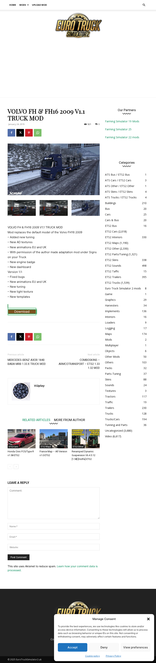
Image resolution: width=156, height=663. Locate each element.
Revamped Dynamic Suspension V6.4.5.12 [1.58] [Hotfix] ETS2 (83, 455)
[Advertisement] (78, 68)
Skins (108, 379)
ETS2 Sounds (113, 265)
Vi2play (39, 385)
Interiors (110, 317)
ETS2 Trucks (112, 282)
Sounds (109, 385)
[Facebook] (11, 133)
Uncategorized (114, 430)
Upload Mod (39, 4)
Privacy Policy (113, 655)
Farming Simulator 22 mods (122, 137)
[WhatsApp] (37, 133)
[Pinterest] (29, 133)
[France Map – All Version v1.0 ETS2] (54, 438)
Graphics (110, 300)
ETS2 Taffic (112, 271)
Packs (108, 368)
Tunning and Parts (116, 425)
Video (108, 436)
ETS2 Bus (111, 226)
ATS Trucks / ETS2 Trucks (121, 197)
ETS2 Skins (111, 260)
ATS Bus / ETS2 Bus (117, 174)
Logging (110, 328)
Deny (104, 647)
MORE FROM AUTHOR (69, 420)
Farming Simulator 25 (118, 129)
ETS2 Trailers (113, 277)
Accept (73, 647)
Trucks (109, 413)
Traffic (109, 402)
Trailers (109, 408)
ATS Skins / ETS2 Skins (119, 191)
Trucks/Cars (112, 419)
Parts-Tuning (113, 373)
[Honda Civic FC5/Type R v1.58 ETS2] (22, 438)
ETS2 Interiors (113, 237)
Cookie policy (92, 655)
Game (108, 294)
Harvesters (111, 305)
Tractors (110, 396)
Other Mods (112, 356)
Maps (108, 334)
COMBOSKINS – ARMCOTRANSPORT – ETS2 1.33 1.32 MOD (79, 364)
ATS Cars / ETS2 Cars (118, 180)
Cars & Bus (112, 220)
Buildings (110, 203)
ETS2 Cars (13, 446)
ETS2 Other (78, 446)
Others (109, 362)
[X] (20, 133)
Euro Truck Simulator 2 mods (123, 288)
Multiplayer (112, 345)
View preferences (135, 647)
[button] (148, 619)
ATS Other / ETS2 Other (119, 186)
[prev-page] (10, 466)
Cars (108, 214)
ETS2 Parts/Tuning (116, 254)
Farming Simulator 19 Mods (122, 121)
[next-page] (16, 466)
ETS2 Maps (46, 446)
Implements (112, 311)
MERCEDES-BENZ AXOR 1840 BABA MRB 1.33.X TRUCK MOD (27, 362)
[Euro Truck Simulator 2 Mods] (78, 25)
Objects (110, 351)
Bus (107, 209)
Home (12, 4)
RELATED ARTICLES (36, 420)
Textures (110, 391)
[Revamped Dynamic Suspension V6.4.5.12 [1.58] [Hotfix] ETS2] (86, 438)
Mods (22, 4)
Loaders (110, 322)
